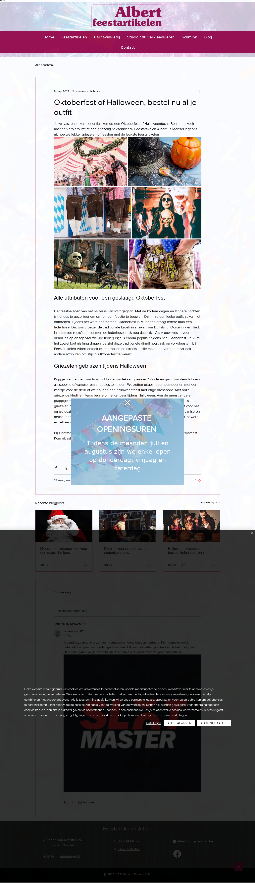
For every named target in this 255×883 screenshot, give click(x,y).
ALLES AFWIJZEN (179, 723)
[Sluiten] (251, 533)
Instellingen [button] (153, 723)
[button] (127, 402)
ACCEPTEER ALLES (214, 723)
